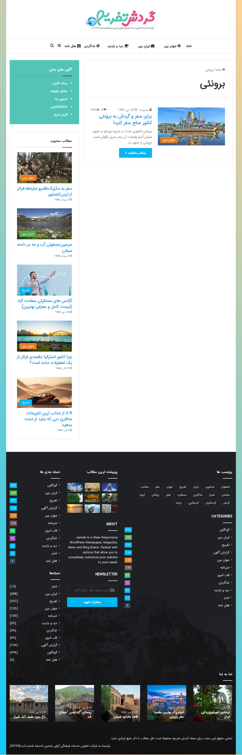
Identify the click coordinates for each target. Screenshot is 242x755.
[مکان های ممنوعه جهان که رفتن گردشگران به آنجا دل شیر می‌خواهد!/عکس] (109, 497)
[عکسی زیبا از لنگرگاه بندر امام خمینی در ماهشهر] (75, 508)
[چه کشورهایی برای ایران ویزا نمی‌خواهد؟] (92, 508)
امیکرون (209, 486)
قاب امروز (223, 575)
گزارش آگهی (221, 552)
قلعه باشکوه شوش (126, 716)
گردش (226, 503)
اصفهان (225, 486)
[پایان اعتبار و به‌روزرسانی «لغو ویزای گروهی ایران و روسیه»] (109, 508)
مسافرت (181, 495)
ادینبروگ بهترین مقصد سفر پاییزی (169, 715)
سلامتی (225, 495)
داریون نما (61, 98)
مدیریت (143, 110)
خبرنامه (224, 567)
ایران (196, 486)
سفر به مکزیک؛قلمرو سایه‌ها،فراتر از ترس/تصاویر (44, 191)
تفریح (182, 486)
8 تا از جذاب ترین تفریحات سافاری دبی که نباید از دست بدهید (48, 419)
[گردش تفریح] (121, 19)
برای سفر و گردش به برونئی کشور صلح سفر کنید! (125, 120)
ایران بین (144, 46)
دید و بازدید (115, 46)
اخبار (226, 597)
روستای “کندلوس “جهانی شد (75, 715)
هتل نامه (71, 46)
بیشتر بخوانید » (135, 152)
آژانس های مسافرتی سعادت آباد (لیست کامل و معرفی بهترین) (44, 303)
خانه (189, 46)
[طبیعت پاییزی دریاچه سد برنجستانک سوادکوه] (92, 497)
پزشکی (155, 495)
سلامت (145, 486)
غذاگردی (90, 46)
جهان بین (170, 46)
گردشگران (210, 503)
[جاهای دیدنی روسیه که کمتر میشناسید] (75, 487)
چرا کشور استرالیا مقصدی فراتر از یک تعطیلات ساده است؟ (44, 359)
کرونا (142, 495)
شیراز (212, 495)
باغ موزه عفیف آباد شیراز (29, 716)
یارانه (179, 503)
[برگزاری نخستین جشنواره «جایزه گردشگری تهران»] (109, 487)
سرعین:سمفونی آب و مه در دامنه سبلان (44, 247)
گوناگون (224, 529)
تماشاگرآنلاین (59, 106)
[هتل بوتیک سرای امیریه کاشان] (92, 487)
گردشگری (193, 503)
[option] (212, 703)
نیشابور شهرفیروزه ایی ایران (215, 715)
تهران (169, 486)
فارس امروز (61, 114)
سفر (157, 486)
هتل (168, 495)
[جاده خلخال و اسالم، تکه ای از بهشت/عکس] (75, 497)
